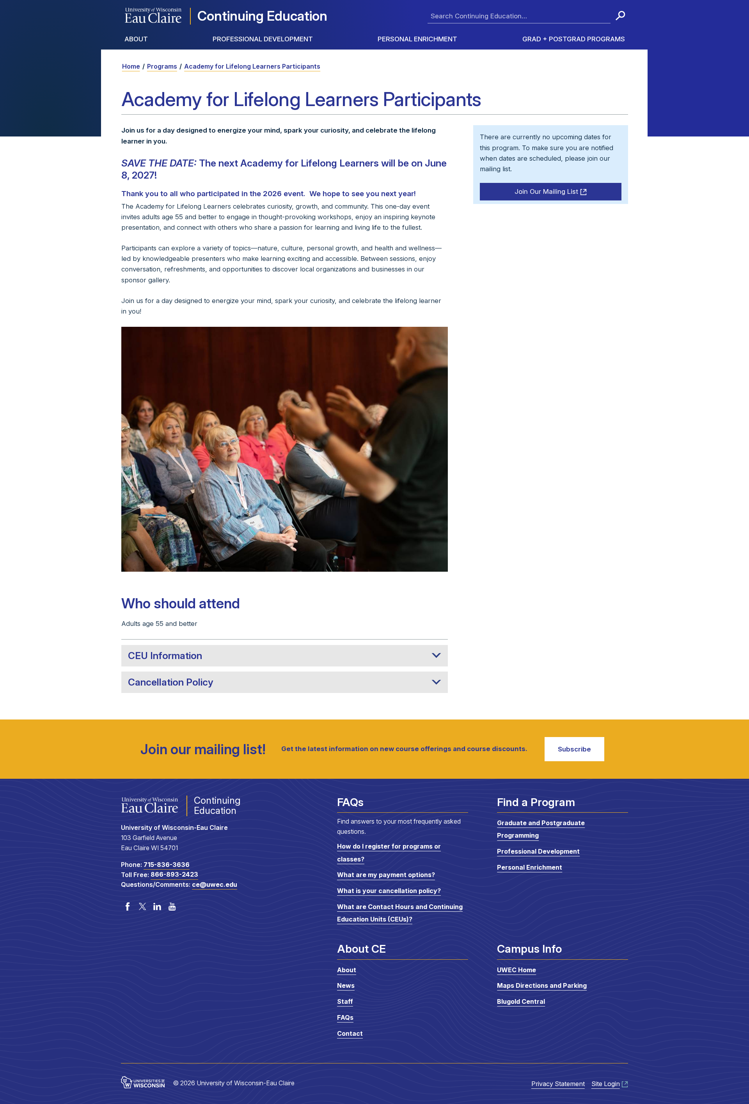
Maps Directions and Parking (542, 985)
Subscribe (574, 749)
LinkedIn (157, 906)
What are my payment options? (386, 875)
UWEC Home (516, 970)
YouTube (172, 906)
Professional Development (263, 39)
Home (131, 66)
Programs (162, 66)
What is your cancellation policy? (389, 891)
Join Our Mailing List (546, 191)
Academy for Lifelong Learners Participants (252, 66)
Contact (350, 1033)
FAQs (345, 1017)
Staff (345, 1001)
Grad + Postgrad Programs (573, 39)
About (136, 39)
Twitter (142, 906)
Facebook (127, 906)
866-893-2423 (174, 875)
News (346, 985)
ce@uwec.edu (214, 884)
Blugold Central (521, 1001)
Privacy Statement (558, 1084)
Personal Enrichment (417, 39)
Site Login (605, 1084)
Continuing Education (262, 16)
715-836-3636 (167, 864)
